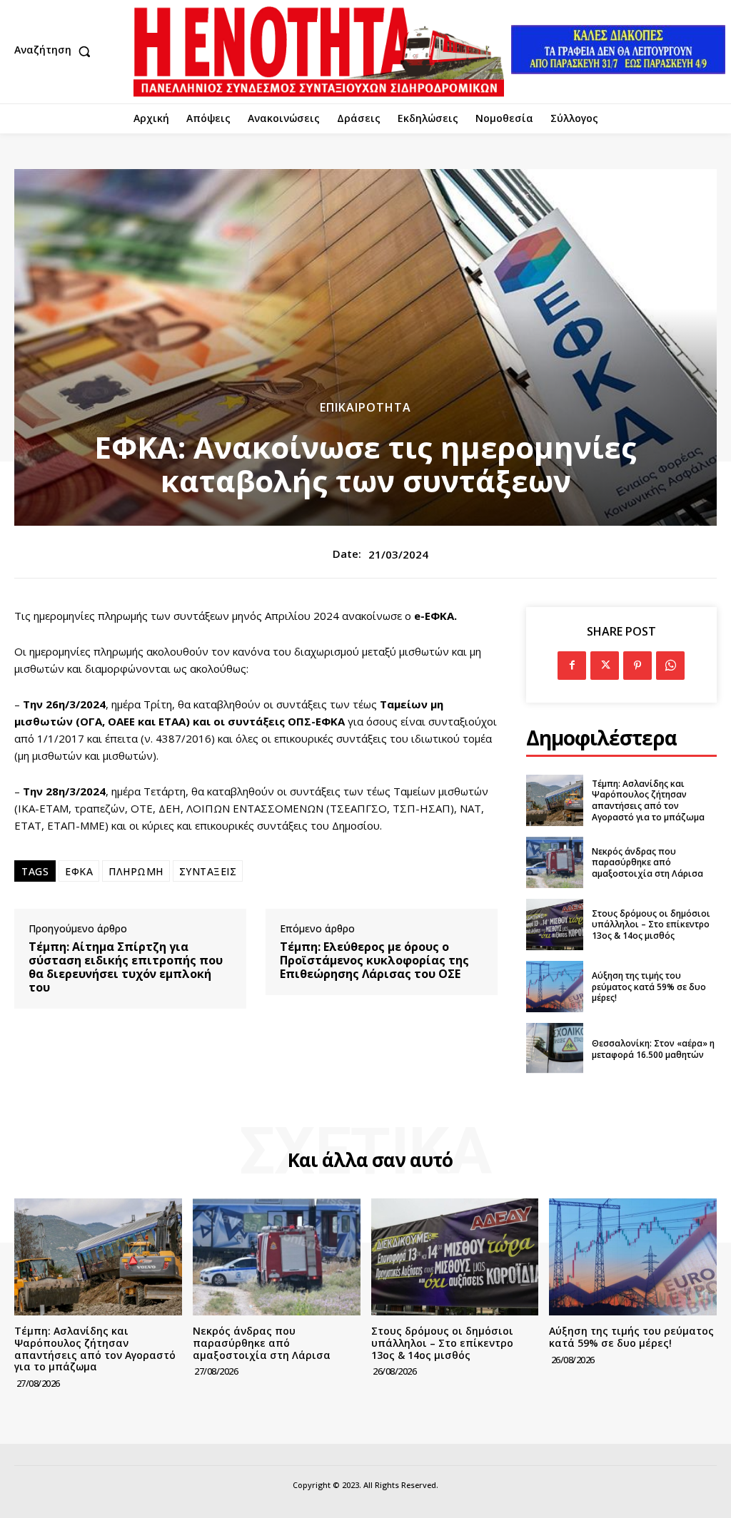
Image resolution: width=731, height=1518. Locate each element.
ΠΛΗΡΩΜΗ (136, 871)
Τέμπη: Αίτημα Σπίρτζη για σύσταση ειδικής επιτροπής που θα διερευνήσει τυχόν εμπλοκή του (126, 967)
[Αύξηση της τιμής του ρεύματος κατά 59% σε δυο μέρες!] (554, 986)
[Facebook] (572, 665)
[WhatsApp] (670, 665)
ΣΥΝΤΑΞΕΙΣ (208, 871)
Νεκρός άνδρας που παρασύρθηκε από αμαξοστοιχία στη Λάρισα (647, 862)
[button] (55, 51)
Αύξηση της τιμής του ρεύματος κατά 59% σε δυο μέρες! (649, 986)
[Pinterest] (637, 665)
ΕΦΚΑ (79, 871)
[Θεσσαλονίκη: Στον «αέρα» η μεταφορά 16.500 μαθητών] (554, 1048)
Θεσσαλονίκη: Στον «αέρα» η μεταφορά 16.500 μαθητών (653, 1049)
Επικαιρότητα (365, 407)
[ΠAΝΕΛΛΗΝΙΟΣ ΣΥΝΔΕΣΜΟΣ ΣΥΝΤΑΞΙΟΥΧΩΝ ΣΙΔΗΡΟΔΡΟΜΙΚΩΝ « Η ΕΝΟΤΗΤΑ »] (318, 52)
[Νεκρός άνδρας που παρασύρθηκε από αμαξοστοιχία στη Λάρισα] (554, 862)
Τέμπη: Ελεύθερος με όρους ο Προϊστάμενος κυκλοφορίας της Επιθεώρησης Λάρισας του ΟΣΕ (374, 961)
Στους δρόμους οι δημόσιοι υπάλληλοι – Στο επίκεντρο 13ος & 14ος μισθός (651, 924)
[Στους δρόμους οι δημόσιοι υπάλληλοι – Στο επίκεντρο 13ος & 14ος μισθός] (554, 924)
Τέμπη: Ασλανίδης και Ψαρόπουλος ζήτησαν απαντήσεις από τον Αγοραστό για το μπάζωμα (648, 800)
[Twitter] (604, 665)
